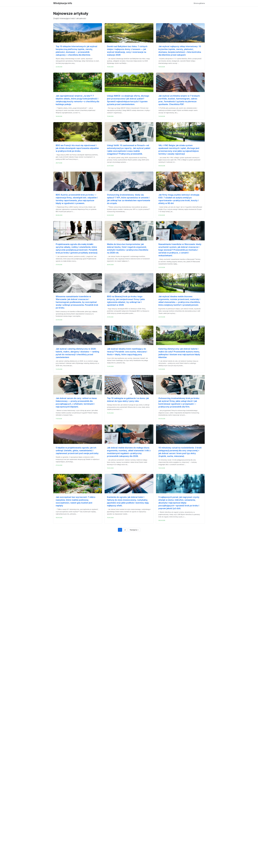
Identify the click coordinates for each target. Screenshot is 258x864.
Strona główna (199, 3)
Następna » (134, 530)
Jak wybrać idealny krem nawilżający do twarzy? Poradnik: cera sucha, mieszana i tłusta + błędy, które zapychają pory (127, 352)
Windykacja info (62, 3)
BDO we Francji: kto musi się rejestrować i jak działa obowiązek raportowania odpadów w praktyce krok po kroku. (77, 148)
